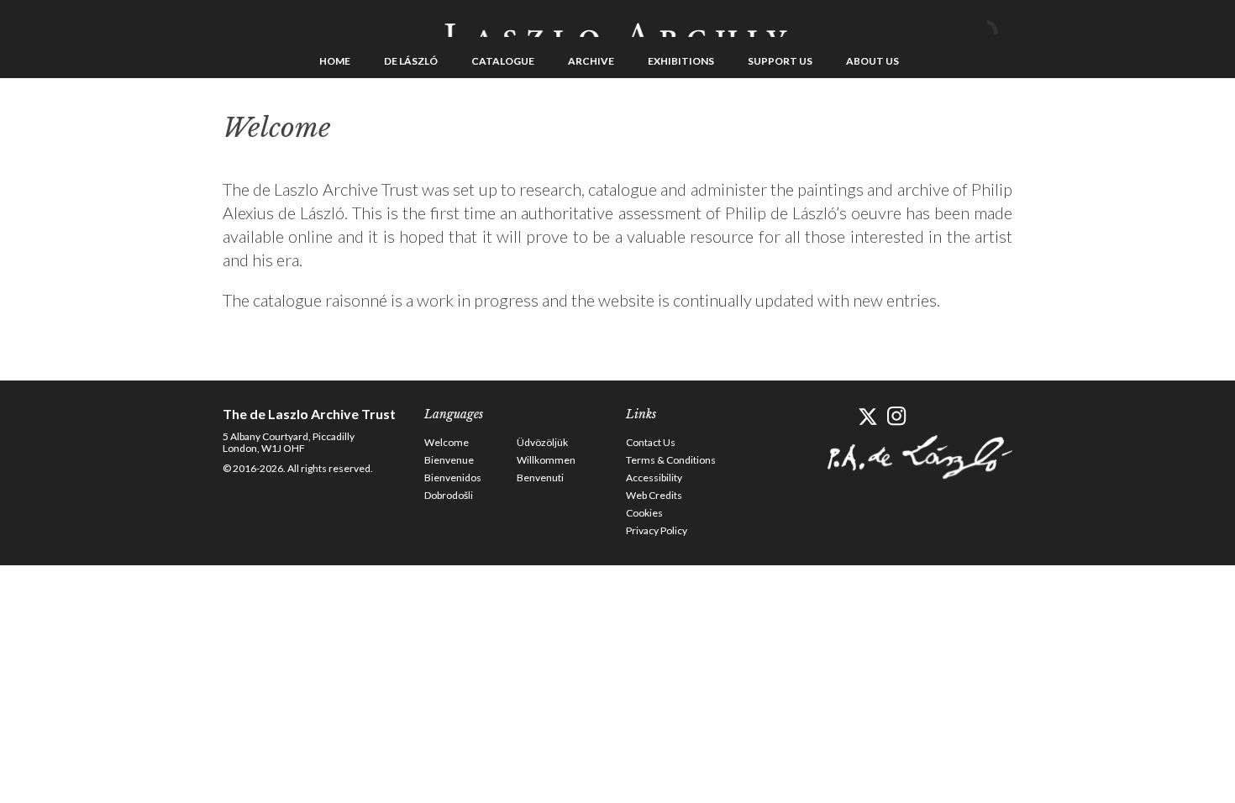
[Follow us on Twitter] (867, 416)
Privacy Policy (656, 530)
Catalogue (502, 61)
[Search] (999, 23)
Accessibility (654, 477)
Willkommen (546, 460)
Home (334, 61)
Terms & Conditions (671, 460)
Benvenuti (540, 477)
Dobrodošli (448, 495)
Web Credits (654, 495)
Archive (591, 61)
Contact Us (650, 442)
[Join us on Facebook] (838, 416)
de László (411, 61)
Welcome (446, 442)
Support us (780, 61)
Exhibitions (681, 61)
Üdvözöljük (542, 442)
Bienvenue (449, 460)
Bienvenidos (452, 477)
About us (872, 61)
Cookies (644, 512)
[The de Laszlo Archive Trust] (617, 22)
